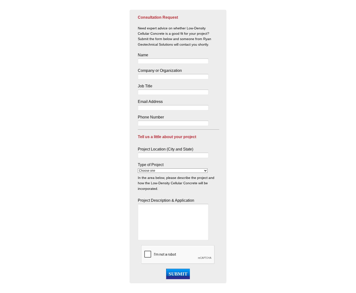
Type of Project (150, 165)
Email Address (150, 102)
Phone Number (151, 117)
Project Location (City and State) (165, 149)
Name (143, 55)
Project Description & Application (166, 200)
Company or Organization (160, 70)
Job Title (145, 86)
